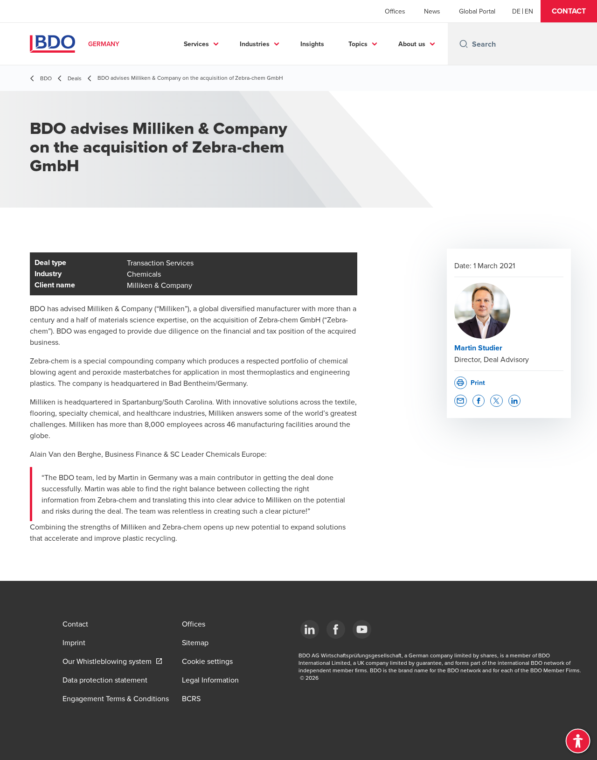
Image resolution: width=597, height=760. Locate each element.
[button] (569, 11)
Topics (358, 44)
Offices (395, 11)
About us (411, 44)
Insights (312, 44)
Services (196, 44)
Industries (255, 44)
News (432, 11)
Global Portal (477, 11)
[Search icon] (463, 44)
